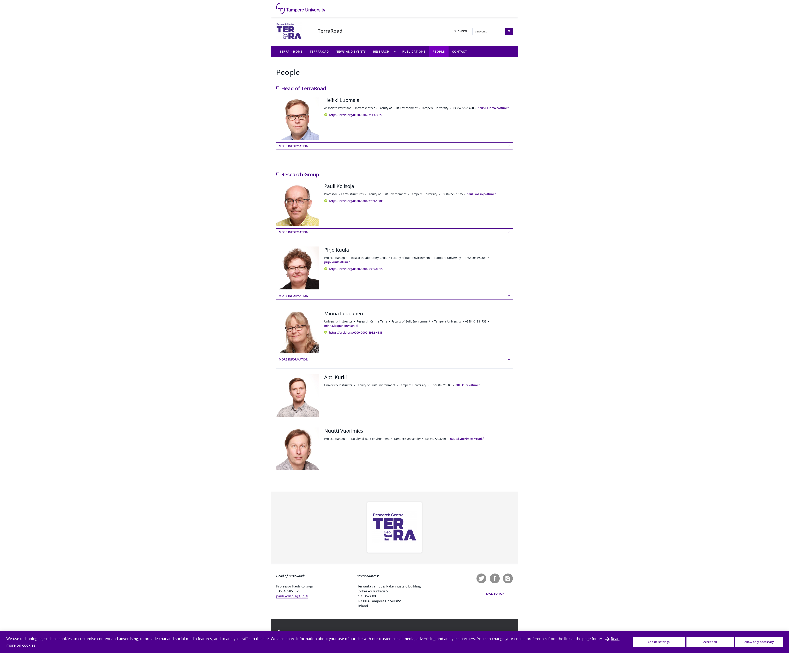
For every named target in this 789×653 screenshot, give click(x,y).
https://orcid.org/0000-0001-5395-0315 (356, 269)
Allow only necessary (759, 642)
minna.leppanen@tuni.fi (341, 326)
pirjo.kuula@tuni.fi (337, 262)
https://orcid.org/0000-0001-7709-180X (356, 201)
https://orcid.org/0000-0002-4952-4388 (356, 332)
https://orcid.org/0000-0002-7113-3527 (356, 115)
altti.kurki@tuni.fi (468, 385)
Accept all (710, 642)
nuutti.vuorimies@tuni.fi (467, 439)
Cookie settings (659, 642)
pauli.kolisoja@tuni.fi (481, 194)
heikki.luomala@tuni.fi (493, 108)
